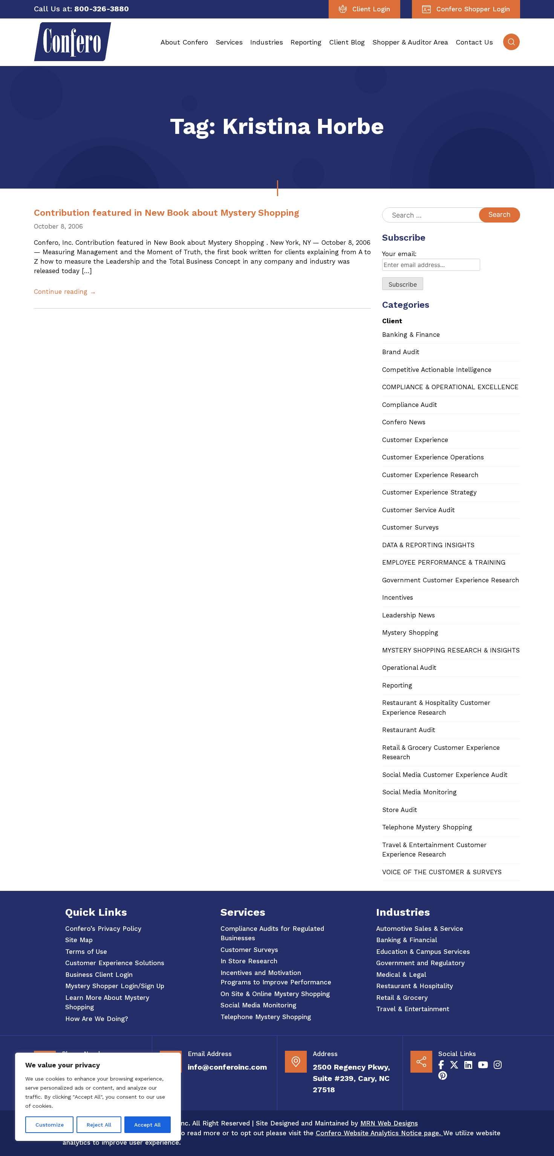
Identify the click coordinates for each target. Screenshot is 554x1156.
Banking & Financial (406, 940)
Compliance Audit (409, 404)
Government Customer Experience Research (450, 580)
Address (325, 1054)
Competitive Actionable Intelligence (436, 369)
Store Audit (399, 810)
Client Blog (347, 42)
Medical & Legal (401, 974)
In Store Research (248, 961)
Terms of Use (86, 951)
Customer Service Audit (418, 510)
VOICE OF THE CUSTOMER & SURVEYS (442, 872)
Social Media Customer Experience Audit (445, 774)
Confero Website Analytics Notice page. (379, 1133)
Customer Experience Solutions (114, 963)
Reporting (306, 42)
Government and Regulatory (420, 963)
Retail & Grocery (402, 997)
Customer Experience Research (430, 475)
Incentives (397, 597)
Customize (49, 1125)
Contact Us (474, 42)
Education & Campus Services (423, 951)
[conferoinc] (72, 59)
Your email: (399, 254)
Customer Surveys (410, 527)
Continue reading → (65, 291)
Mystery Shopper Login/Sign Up (114, 986)
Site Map (79, 940)
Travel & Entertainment (412, 1009)
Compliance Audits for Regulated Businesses (272, 933)
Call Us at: (53, 8)
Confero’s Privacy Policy (103, 928)
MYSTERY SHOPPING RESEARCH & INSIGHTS (451, 650)
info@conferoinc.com (227, 1067)
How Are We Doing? (96, 1018)
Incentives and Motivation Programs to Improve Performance (275, 977)
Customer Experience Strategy (429, 492)
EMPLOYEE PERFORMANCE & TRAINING (443, 562)
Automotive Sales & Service (419, 928)
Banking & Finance (411, 334)
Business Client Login (99, 974)
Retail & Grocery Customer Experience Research (441, 752)
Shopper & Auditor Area (410, 42)
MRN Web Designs (389, 1123)
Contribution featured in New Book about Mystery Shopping (166, 212)
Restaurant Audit (408, 730)
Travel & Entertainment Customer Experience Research (434, 849)
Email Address (210, 1054)
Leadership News (408, 615)
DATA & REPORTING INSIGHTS (428, 545)
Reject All (99, 1125)
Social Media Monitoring (419, 792)
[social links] (441, 1065)
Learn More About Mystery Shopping (107, 1002)
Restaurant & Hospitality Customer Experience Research (436, 707)
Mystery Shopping (410, 632)
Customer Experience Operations (433, 457)
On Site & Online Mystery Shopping (275, 994)
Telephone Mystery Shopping (427, 827)
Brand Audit (400, 352)
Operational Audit (409, 667)
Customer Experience (415, 440)
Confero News (403, 422)
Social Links (457, 1054)
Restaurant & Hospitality (414, 986)
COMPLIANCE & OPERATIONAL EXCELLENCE (450, 387)
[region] (98, 1097)
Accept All (147, 1125)
